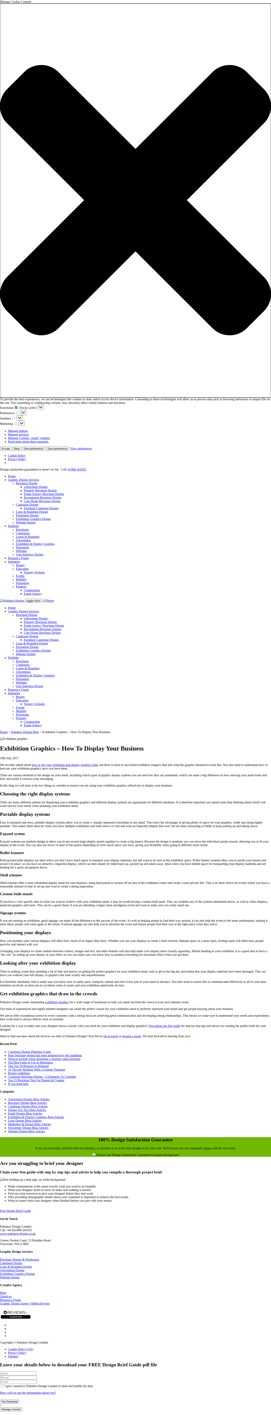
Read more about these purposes (28, 441)
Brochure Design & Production (19, 1259)
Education (22, 568)
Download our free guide (164, 1026)
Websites (21, 551)
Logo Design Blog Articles (25, 1120)
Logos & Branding (27, 536)
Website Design (26, 522)
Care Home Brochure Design (42, 501)
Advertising (23, 540)
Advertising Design (12, 1270)
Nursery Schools (34, 572)
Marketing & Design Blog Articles (29, 1124)
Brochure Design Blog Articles (27, 1103)
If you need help (18, 1084)
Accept (6, 448)
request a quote (131, 1036)
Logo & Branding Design (32, 511)
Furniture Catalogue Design (41, 508)
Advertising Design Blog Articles (29, 1099)
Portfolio (13, 526)
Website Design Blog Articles (26, 1131)
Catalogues (23, 533)
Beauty (20, 565)
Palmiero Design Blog (25, 732)
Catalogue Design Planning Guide (29, 1051)
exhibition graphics (57, 1002)
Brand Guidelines (19, 1073)
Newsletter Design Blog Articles (28, 1127)
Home (12, 476)
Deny (17, 448)
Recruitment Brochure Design (42, 497)
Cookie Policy (17, 455)
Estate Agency (33, 593)
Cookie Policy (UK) (20, 1349)
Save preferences (57, 448)
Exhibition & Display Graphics (35, 544)
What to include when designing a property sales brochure (44, 1059)
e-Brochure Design (36, 487)
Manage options (18, 431)
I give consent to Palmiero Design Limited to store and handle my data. (48, 1386)
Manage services (18, 434)
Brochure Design (26, 483)
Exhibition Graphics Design (33, 519)
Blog (3, 1292)
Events (20, 576)
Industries (14, 561)
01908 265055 (77, 469)
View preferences (33, 448)
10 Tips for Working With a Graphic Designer (36, 1069)
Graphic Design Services (23, 479)
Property (21, 586)
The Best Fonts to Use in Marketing (30, 1062)
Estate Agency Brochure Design (44, 494)
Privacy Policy (17, 459)
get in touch (110, 1036)
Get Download (10, 1401)
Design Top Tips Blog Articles (27, 1110)
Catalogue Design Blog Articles (28, 1106)
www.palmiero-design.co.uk (18, 1233)
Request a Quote (18, 558)
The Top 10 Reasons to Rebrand (28, 1066)
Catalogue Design (27, 504)
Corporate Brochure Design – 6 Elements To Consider (42, 1076)
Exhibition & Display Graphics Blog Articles (36, 1117)
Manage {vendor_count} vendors (29, 438)
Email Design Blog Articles (25, 1113)
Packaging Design (27, 515)
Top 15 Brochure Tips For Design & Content (36, 1080)
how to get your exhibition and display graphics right (65, 765)
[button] (135, 201)
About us (6, 1296)
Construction (32, 590)
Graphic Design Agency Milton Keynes (25, 1303)
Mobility (21, 579)
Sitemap (13, 1356)
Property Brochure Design (40, 490)
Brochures (22, 529)
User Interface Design (29, 554)
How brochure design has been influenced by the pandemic (45, 1055)
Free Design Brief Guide (15, 1211)
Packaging (22, 547)
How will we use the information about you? (28, 1392)
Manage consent (11, 1409)
